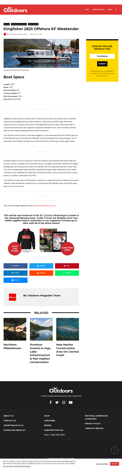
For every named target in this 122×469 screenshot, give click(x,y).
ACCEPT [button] (115, 464)
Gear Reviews (33, 24)
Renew (47, 425)
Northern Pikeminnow (12, 346)
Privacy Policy (93, 423)
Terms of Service (94, 428)
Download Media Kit (15, 430)
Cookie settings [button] (102, 464)
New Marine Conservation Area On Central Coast (67, 350)
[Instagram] (63, 402)
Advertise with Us (13, 425)
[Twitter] (56, 402)
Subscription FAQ (53, 430)
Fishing (6, 24)
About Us (9, 416)
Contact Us (10, 420)
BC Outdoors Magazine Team (17, 34)
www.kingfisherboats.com (45, 205)
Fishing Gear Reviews (19, 24)
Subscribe (49, 420)
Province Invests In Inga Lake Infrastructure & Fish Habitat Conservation (40, 353)
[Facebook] (50, 402)
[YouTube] (70, 402)
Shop (87, 9)
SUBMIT (102, 64)
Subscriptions (98, 9)
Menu (110, 9)
